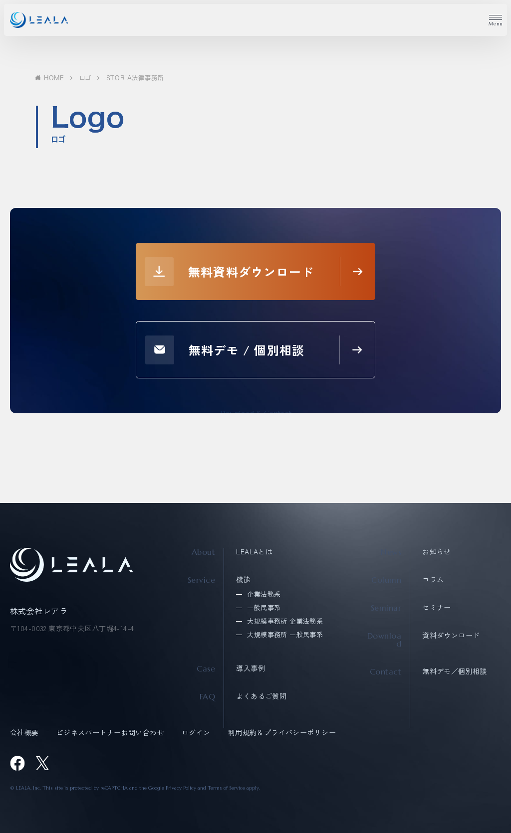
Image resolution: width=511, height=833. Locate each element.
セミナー (436, 607)
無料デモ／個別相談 (454, 670)
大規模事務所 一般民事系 (285, 634)
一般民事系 (263, 607)
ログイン (196, 732)
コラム (433, 579)
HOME (54, 78)
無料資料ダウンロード (251, 271)
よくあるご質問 (261, 695)
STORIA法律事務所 (135, 78)
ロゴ (85, 78)
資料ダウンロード (451, 635)
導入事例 (250, 668)
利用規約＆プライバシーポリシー (282, 732)
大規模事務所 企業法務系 (285, 621)
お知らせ (436, 551)
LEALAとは (254, 551)
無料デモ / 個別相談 (246, 349)
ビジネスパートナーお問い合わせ (110, 732)
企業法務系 (263, 594)
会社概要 (24, 732)
